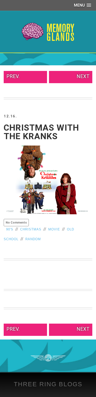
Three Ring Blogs (48, 384)
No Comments (16, 222)
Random (33, 239)
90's (9, 229)
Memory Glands (48, 32)
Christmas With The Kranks (41, 132)
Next (83, 76)
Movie (54, 229)
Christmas (30, 229)
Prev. (12, 76)
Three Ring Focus (48, 358)
